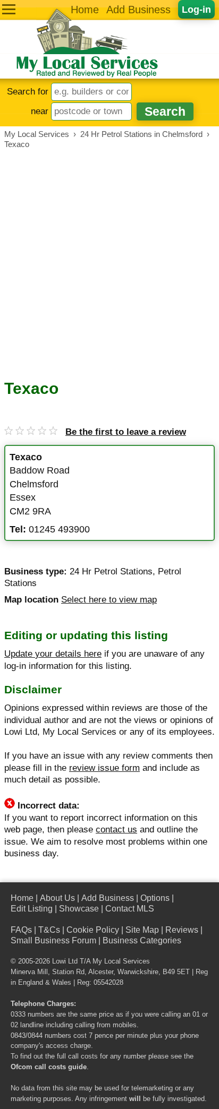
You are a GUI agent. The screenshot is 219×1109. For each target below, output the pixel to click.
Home (85, 9)
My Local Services (121, 961)
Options (155, 897)
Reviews (181, 929)
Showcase (79, 908)
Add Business (138, 9)
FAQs (21, 929)
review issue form (104, 768)
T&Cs (49, 929)
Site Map (142, 929)
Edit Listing (32, 908)
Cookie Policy (92, 929)
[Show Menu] (8, 9)
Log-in (196, 9)
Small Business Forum (53, 940)
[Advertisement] (109, 264)
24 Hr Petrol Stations (111, 571)
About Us (57, 897)
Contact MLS (129, 908)
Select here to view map (109, 600)
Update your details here (53, 654)
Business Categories (142, 940)
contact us (116, 829)
